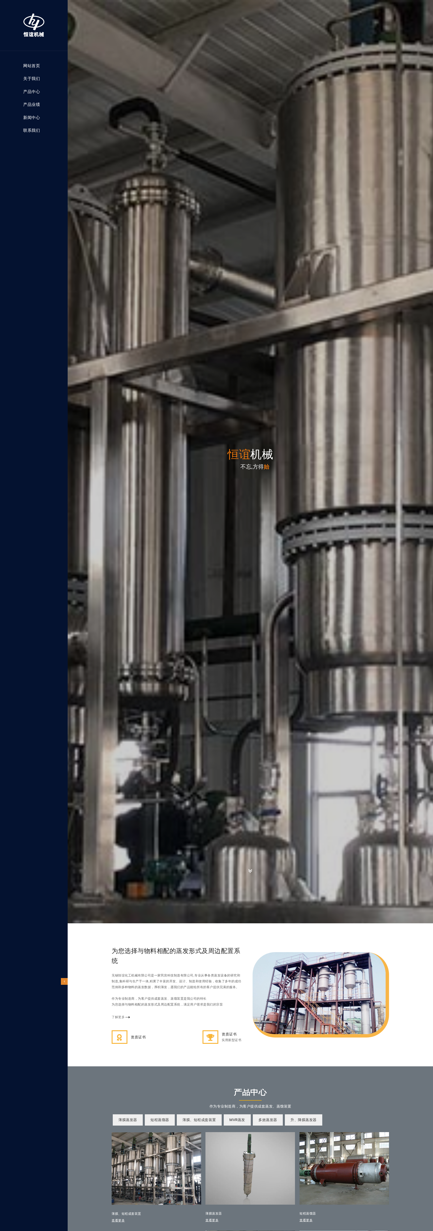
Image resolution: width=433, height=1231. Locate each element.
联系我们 (31, 130)
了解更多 (118, 1017)
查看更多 (212, 1220)
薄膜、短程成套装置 (199, 1119)
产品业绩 (31, 104)
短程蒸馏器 (159, 1119)
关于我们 (31, 78)
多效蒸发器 (267, 1119)
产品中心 (31, 91)
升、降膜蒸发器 (303, 1119)
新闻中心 (31, 117)
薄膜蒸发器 (127, 1119)
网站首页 (31, 65)
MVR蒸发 (237, 1119)
